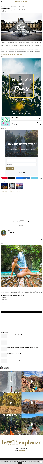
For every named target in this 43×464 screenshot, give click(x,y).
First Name (2, 302)
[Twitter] (17, 453)
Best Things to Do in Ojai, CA (14, 353)
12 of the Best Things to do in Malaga (21, 221)
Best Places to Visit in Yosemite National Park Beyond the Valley (22, 347)
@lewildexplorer (13, 54)
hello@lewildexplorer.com (23, 450)
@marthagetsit (19, 54)
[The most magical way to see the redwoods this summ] (11, 424)
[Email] (29, 453)
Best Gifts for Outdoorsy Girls (14, 341)
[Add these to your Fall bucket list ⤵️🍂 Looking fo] (11, 403)
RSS (5, 128)
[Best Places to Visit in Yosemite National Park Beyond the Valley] (4, 349)
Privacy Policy (24, 460)
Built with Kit (21, 173)
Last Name (2, 306)
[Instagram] (20, 453)
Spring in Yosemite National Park (15, 334)
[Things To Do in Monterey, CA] (4, 361)
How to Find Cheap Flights (21, 227)
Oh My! (7, 8)
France (4, 8)
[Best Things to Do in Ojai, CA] (4, 355)
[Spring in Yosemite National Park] (4, 336)
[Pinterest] (23, 453)
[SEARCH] (41, 239)
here (41, 292)
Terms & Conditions (18, 460)
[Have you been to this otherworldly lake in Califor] (32, 403)
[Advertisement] (9, 322)
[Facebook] (14, 453)
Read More (25, 462)
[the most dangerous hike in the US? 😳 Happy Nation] (32, 381)
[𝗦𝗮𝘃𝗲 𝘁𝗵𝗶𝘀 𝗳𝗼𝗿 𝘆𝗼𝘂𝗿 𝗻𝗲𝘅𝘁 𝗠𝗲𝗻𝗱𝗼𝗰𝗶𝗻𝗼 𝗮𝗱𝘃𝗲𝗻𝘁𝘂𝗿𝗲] (32, 424)
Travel (9, 8)
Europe (2, 8)
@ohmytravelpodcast (5, 54)
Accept (20, 462)
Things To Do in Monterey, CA (14, 360)
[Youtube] (26, 453)
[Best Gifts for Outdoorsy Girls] (4, 342)
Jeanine (3, 11)
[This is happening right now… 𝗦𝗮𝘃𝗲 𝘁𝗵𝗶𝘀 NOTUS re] (11, 381)
